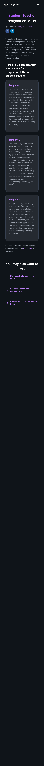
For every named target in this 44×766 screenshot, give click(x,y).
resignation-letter (25, 27)
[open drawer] (38, 4)
